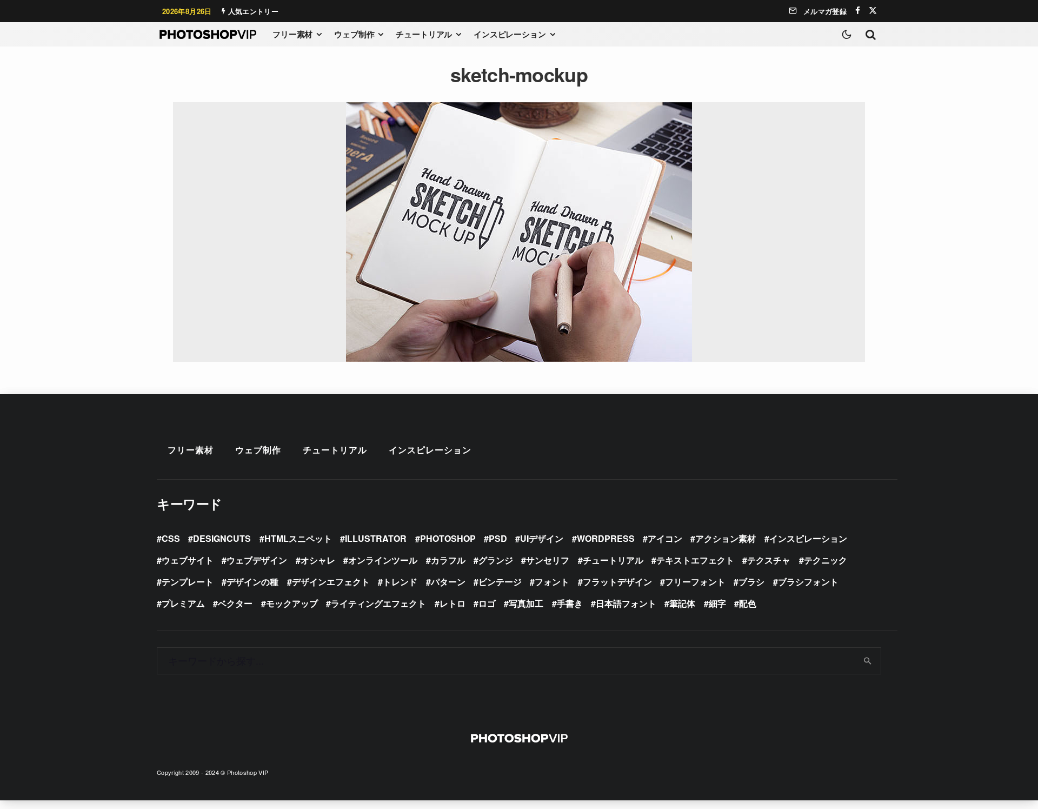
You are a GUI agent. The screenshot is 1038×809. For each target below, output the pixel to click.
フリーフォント (695, 581)
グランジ (495, 560)
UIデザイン (541, 538)
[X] (872, 10)
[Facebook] (857, 10)
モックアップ (292, 603)
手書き (570, 603)
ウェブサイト (188, 560)
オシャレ (318, 560)
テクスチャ (768, 560)
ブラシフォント (808, 581)
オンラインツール (382, 560)
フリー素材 (292, 34)
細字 (717, 603)
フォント (552, 581)
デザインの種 (252, 581)
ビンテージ (500, 581)
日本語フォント (626, 603)
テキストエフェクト (695, 560)
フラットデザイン (617, 581)
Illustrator (376, 538)
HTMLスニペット (298, 538)
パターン (448, 581)
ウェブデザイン (257, 560)
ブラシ (751, 581)
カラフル (448, 560)
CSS (171, 538)
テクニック (825, 560)
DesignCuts (222, 538)
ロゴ (487, 603)
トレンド (400, 581)
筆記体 (682, 603)
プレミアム (183, 603)
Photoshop (448, 538)
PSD (498, 538)
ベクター (235, 603)
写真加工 (526, 603)
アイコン (665, 538)
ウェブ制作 (354, 34)
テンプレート (188, 581)
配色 (747, 603)
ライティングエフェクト (378, 603)
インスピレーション (510, 34)
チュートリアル (424, 34)
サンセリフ (547, 560)
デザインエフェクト (331, 581)
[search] (868, 661)
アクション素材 (725, 538)
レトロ (452, 603)
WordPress (606, 538)
